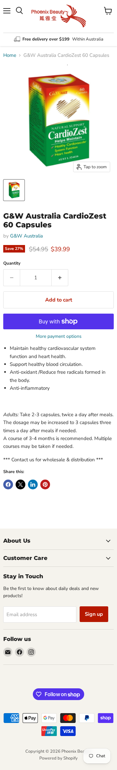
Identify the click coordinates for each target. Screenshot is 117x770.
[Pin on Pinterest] (45, 484)
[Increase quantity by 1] (60, 277)
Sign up (94, 614)
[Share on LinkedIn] (33, 484)
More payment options (59, 336)
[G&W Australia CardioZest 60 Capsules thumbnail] (14, 190)
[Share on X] (20, 484)
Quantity (11, 263)
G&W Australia (26, 236)
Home (9, 55)
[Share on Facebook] (8, 484)
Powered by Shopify (58, 758)
